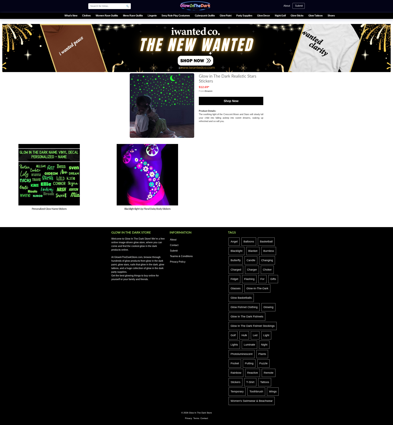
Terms (196, 418)
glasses (236, 288)
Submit (299, 5)
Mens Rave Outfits (133, 15)
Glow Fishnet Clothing (244, 307)
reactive (252, 372)
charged (236, 269)
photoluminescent (242, 354)
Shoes (331, 15)
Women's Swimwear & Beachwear (252, 400)
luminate (249, 344)
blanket (252, 250)
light (266, 335)
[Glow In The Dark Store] (195, 5)
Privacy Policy (177, 261)
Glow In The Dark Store (200, 413)
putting (249, 363)
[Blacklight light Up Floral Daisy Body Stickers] (147, 174)
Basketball (266, 241)
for (262, 279)
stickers (235, 382)
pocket (235, 363)
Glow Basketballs (241, 297)
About (287, 5)
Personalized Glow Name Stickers (49, 209)
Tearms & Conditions (181, 256)
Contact (174, 245)
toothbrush (256, 391)
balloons (248, 241)
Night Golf (280, 15)
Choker (267, 269)
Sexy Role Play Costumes (175, 15)
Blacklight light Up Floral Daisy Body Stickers (147, 209)
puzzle (263, 363)
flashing (249, 279)
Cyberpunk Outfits (205, 15)
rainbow (236, 372)
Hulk (244, 335)
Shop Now (231, 101)
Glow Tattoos (315, 15)
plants (262, 354)
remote (268, 372)
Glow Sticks (297, 15)
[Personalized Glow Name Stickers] (49, 174)
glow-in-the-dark (257, 288)
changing (267, 260)
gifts (273, 279)
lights (234, 344)
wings (273, 391)
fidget (234, 279)
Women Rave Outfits (107, 15)
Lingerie (152, 15)
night (264, 344)
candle (251, 260)
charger (252, 269)
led (255, 335)
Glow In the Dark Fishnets (247, 316)
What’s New (70, 15)
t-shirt (250, 382)
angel (234, 241)
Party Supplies (244, 15)
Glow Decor (263, 15)
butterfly (236, 260)
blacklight (236, 250)
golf (233, 335)
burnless (268, 250)
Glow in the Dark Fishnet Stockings (253, 325)
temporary (237, 391)
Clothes (86, 15)
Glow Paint (225, 15)
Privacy (188, 418)
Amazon (208, 91)
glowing (268, 307)
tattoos (264, 382)
